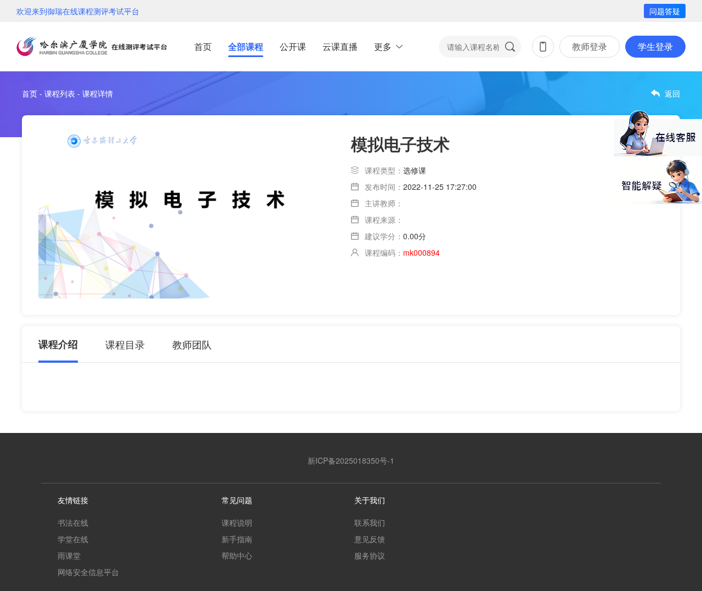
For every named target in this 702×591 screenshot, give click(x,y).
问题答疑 (664, 10)
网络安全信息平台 (88, 571)
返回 (672, 93)
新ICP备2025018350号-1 (351, 460)
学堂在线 (73, 538)
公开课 (293, 46)
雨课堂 (69, 555)
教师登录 (589, 46)
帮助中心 (237, 555)
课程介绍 (58, 344)
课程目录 (125, 344)
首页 (203, 46)
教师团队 (192, 344)
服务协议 (369, 555)
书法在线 (73, 522)
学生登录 (655, 46)
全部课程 (245, 46)
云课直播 (340, 46)
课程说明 (237, 522)
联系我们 (369, 522)
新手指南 (237, 538)
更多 (383, 46)
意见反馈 (369, 538)
